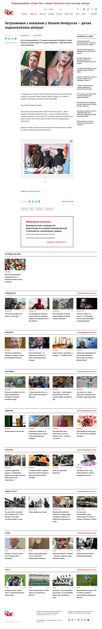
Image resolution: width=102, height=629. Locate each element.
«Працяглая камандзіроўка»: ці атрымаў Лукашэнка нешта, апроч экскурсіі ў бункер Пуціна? (86, 356)
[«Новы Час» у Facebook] (84, 9)
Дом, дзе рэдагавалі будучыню (60, 472)
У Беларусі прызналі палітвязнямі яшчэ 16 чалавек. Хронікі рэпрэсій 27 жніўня (86, 42)
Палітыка (24, 14)
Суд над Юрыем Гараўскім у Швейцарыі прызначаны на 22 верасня (86, 51)
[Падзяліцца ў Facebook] (6, 38)
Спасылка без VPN (10, 43)
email (57, 620)
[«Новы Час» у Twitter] (82, 619)
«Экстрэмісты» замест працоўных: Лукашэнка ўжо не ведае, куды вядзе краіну (86, 394)
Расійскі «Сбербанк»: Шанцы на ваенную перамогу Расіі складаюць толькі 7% (87, 78)
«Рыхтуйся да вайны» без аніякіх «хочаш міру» (13, 315)
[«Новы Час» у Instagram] (92, 9)
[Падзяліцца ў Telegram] (9, 38)
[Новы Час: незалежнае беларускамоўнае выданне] (11, 11)
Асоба (77, 14)
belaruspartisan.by (34, 191)
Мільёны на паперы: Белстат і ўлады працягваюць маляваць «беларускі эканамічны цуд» (15, 395)
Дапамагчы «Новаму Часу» (56, 242)
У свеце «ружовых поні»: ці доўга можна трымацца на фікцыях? (38, 394)
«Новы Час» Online (51, 614)
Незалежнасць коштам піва (14, 431)
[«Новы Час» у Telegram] (96, 9)
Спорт (84, 14)
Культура (59, 14)
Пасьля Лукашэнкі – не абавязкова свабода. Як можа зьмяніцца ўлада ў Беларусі (37, 356)
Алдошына (39, 209)
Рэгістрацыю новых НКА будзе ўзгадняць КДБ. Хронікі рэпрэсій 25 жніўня (86, 95)
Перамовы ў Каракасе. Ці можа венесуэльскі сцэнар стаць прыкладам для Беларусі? (38, 434)
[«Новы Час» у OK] (85, 619)
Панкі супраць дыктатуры (38, 512)
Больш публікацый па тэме (86, 293)
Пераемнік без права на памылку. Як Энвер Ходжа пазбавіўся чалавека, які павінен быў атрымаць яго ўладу (62, 516)
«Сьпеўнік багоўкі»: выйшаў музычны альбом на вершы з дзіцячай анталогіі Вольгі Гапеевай (39, 474)
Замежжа (51, 14)
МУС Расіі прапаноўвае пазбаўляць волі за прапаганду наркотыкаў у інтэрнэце (13, 278)
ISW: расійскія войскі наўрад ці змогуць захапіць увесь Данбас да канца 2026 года (87, 104)
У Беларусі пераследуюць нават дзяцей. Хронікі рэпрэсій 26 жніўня (87, 70)
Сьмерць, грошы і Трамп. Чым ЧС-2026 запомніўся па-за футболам (15, 593)
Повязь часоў (69, 14)
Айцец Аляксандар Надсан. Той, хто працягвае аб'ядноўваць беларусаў (38, 556)
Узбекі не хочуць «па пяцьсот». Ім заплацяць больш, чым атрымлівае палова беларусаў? (85, 317)
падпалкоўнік (49, 209)
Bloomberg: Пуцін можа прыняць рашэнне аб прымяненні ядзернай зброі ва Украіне (86, 60)
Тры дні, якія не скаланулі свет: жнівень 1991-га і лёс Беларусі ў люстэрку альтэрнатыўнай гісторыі (14, 515)
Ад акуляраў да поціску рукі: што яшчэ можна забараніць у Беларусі (86, 433)
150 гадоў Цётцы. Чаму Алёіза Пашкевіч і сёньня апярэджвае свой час (85, 473)
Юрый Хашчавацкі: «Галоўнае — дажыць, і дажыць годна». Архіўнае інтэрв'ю (63, 556)
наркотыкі (24, 209)
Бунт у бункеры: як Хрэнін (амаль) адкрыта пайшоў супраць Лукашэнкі (61, 316)
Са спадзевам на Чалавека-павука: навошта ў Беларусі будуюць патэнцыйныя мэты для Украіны (39, 317)
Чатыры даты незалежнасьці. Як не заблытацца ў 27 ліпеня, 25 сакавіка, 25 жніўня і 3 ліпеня (86, 515)
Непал (31, 209)
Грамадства (33, 14)
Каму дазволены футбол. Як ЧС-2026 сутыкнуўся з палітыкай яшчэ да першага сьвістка (86, 594)
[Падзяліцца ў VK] (15, 38)
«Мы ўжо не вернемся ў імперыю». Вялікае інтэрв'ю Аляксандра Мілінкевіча (14, 355)
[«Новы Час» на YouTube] (88, 619)
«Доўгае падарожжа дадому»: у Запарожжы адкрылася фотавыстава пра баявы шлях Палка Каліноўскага (15, 475)
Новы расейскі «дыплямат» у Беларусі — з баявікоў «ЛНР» (63, 354)
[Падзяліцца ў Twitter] (12, 38)
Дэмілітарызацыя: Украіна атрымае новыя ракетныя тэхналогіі (85, 123)
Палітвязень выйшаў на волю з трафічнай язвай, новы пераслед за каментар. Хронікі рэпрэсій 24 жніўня (86, 113)
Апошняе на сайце (85, 36)
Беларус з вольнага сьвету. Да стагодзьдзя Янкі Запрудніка (14, 556)
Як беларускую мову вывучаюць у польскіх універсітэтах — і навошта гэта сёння (61, 434)
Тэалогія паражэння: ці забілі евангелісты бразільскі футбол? (39, 593)
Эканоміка (43, 14)
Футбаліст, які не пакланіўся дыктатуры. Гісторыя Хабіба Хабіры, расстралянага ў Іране (63, 594)
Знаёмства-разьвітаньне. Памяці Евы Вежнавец (85, 555)
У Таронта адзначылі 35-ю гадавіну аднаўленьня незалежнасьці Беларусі (85, 87)
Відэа (93, 14)
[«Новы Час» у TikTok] (88, 9)
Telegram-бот (40, 622)
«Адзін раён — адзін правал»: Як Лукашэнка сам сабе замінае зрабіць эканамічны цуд (62, 395)
